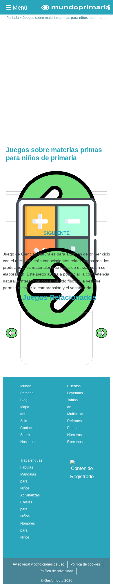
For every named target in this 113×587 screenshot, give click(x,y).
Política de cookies (85, 564)
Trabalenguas (31, 460)
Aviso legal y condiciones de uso (38, 564)
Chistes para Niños (26, 509)
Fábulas (26, 467)
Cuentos (74, 386)
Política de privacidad (56, 571)
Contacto (27, 428)
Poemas (73, 428)
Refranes (74, 421)
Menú (19, 7)
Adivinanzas (30, 495)
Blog (24, 400)
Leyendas (75, 393)
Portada (12, 18)
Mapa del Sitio (24, 414)
